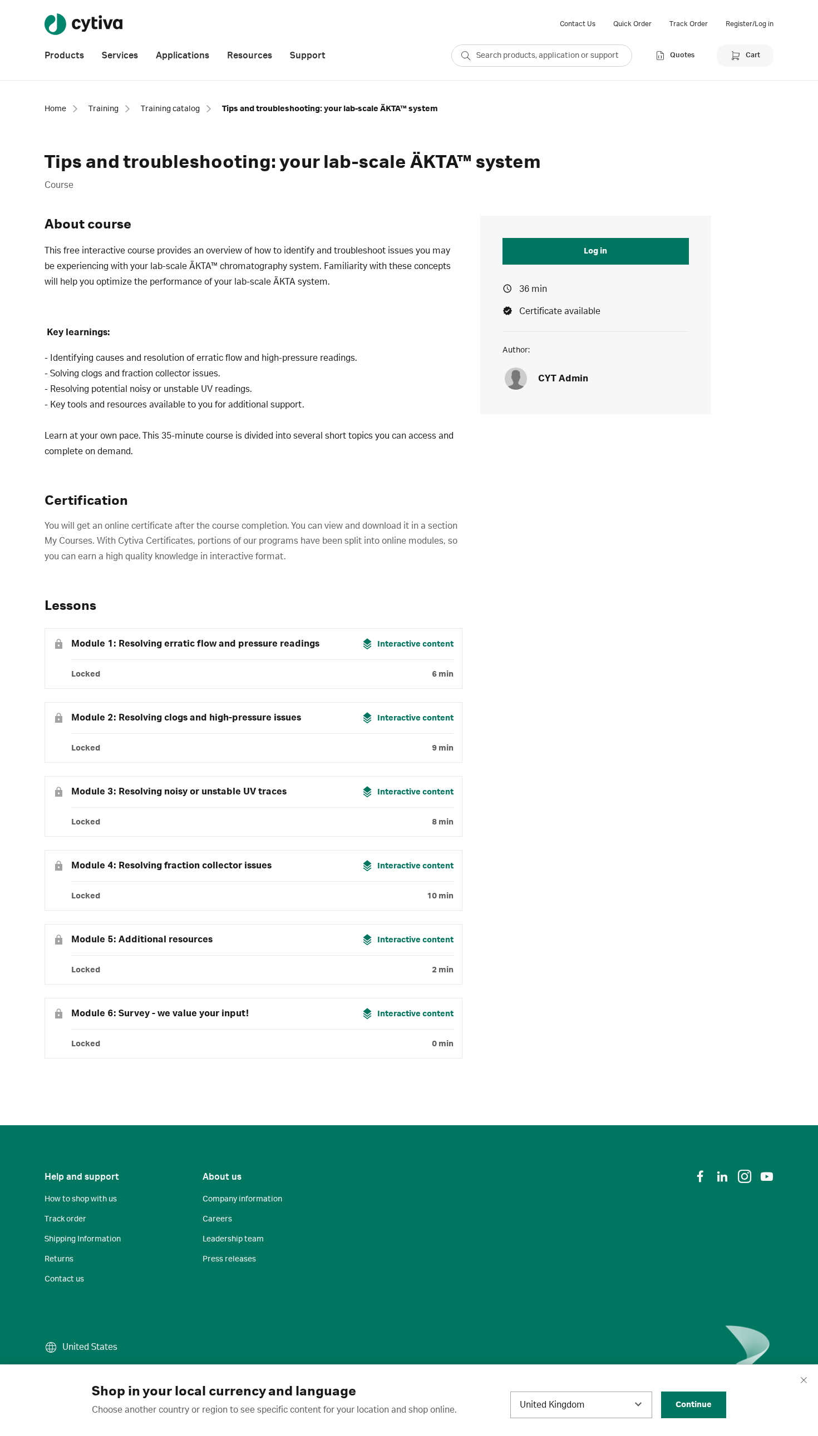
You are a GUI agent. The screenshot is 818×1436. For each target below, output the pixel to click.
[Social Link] (700, 1176)
